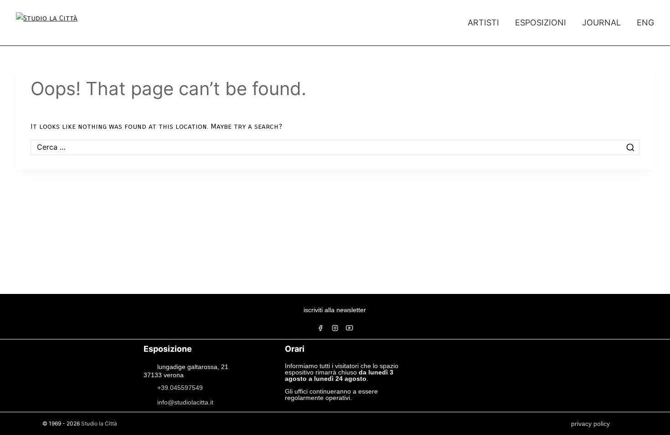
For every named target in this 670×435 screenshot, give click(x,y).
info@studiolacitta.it (185, 401)
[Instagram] (335, 328)
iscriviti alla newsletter (335, 310)
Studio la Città (99, 423)
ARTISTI (483, 22)
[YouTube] (349, 328)
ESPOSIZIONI (540, 22)
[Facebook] (320, 328)
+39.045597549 (180, 387)
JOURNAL (601, 22)
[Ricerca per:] (335, 147)
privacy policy (590, 423)
